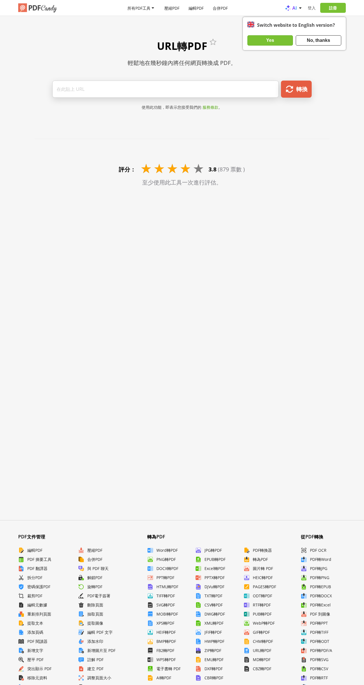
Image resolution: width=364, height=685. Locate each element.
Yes (270, 40)
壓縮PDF (171, 8)
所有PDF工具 (138, 8)
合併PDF (220, 8)
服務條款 (210, 107)
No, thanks (318, 40)
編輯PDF (196, 8)
